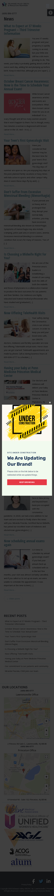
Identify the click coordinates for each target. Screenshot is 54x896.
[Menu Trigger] (47, 5)
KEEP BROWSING (27, 482)
